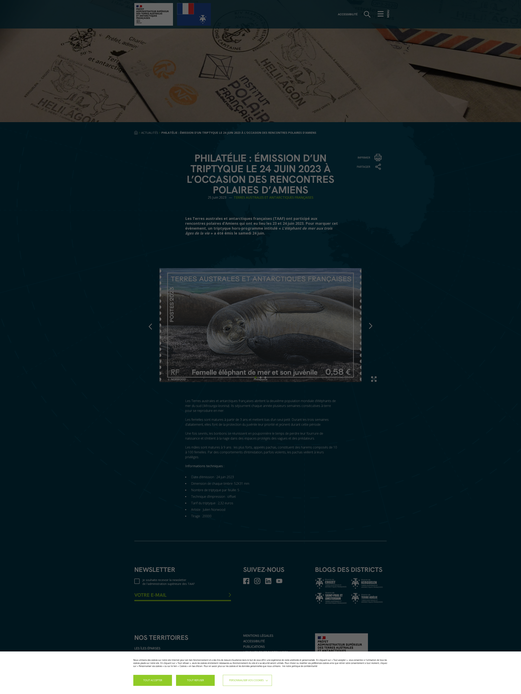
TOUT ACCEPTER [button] (152, 680)
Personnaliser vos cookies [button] (246, 680)
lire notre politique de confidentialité (299, 666)
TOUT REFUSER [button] (195, 680)
